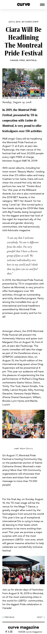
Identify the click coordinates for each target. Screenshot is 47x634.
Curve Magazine (23, 627)
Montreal (31, 60)
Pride (22, 60)
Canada (14, 60)
